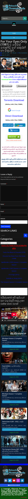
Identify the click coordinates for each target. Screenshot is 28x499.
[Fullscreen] (25, 320)
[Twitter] (10, 480)
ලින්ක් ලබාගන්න (14, 346)
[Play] (2, 320)
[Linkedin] (22, 480)
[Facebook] (6, 480)
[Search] (25, 18)
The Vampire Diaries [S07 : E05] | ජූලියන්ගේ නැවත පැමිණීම (13, 450)
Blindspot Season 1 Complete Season (12, 395)
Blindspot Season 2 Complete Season (12, 339)
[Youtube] (14, 480)
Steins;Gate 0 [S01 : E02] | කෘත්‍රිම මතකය (13, 422)
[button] (14, 23)
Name (3, 204)
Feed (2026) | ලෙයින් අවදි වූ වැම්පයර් (11, 367)
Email (3, 211)
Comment (4, 184)
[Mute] (23, 320)
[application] (14, 314)
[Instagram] (18, 480)
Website (3, 218)
